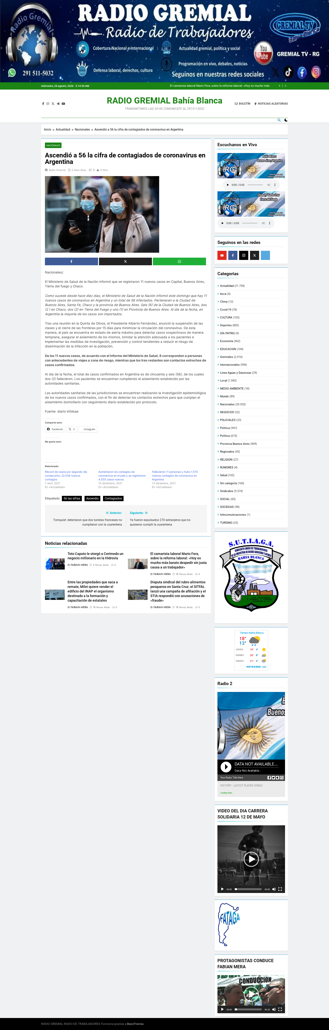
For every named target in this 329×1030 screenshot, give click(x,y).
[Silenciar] (274, 889)
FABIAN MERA (79, 565)
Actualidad (227, 286)
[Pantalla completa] (280, 889)
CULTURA (226, 317)
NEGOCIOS (227, 412)
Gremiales (226, 357)
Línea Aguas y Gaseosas (235, 372)
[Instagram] (243, 255)
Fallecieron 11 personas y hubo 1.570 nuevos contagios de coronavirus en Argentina (175, 475)
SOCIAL (225, 499)
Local (223, 380)
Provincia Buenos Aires (235, 444)
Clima (224, 301)
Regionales (227, 451)
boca (223, 294)
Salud (223, 475)
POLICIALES (228, 420)
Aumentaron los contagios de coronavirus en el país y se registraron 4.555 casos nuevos (122, 475)
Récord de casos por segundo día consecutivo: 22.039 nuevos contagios (66, 475)
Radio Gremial (57, 170)
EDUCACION (228, 349)
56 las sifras (72, 498)
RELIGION (226, 459)
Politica (225, 428)
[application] (251, 859)
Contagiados (113, 498)
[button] (251, 859)
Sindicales (226, 491)
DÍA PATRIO (227, 333)
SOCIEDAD (227, 507)
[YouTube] (222, 255)
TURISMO (226, 522)
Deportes (226, 325)
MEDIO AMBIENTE (232, 388)
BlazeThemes (135, 1023)
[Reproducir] (222, 889)
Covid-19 (225, 309)
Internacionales (230, 364)
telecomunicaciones (233, 514)
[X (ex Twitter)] (254, 255)
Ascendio (92, 498)
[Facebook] (232, 255)
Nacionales (53, 145)
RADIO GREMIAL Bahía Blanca (164, 100)
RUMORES (226, 467)
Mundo (224, 396)
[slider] (248, 889)
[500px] (265, 255)
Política (225, 436)
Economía (226, 341)
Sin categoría (228, 483)
